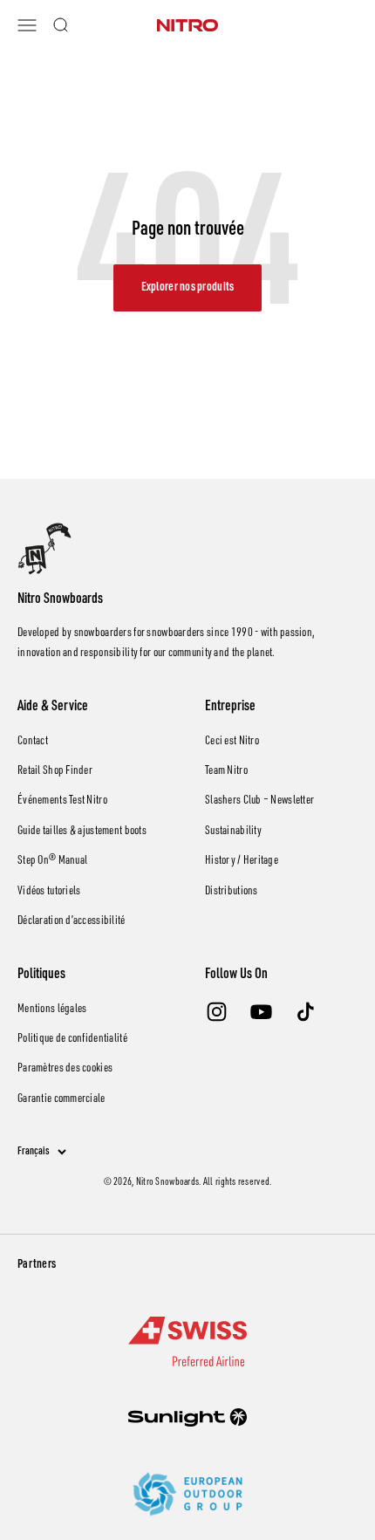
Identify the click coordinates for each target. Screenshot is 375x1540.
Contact (32, 742)
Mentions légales (51, 1009)
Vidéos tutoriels (48, 892)
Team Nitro (226, 771)
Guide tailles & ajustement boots (82, 831)
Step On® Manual (52, 861)
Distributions (231, 892)
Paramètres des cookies (64, 1069)
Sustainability (233, 831)
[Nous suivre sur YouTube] (261, 1011)
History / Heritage (241, 861)
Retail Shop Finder (54, 771)
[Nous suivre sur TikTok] (305, 1011)
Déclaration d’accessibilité (71, 921)
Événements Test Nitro (62, 801)
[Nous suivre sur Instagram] (216, 1011)
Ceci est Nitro (232, 742)
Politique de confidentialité (72, 1039)
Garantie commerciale (61, 1099)
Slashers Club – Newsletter (259, 801)
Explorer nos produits (188, 288)
